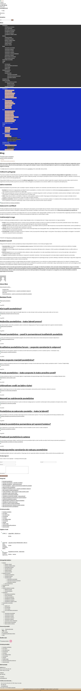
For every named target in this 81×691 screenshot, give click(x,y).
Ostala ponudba (6, 80)
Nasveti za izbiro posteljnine (6, 158)
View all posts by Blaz (5, 287)
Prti (3, 62)
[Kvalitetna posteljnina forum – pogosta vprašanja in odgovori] (7, 339)
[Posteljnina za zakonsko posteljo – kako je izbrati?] (8, 403)
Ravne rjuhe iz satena (10, 58)
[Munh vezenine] (2, 0)
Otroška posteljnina (9, 33)
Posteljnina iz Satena (9, 27)
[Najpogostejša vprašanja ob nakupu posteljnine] (11, 442)
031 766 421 (2, 674)
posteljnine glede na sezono (26, 246)
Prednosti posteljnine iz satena (15, 437)
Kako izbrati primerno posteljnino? (10, 506)
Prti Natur (4, 518)
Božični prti (7, 68)
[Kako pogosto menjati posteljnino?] (8, 352)
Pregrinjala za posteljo (7, 59)
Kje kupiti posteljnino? (11, 308)
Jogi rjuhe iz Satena (9, 49)
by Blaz (2, 159)
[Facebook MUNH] (4, 641)
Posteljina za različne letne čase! (9, 502)
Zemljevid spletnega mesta (8, 633)
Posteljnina (4, 25)
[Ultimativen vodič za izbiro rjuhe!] (7, 377)
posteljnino (30, 169)
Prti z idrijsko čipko (6, 519)
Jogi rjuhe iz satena (11, 77)
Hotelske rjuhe (8, 73)
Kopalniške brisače (9, 39)
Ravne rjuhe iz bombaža (10, 56)
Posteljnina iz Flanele (9, 31)
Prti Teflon (4, 513)
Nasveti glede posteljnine (9, 161)
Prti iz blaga (7, 67)
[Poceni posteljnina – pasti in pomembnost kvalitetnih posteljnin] (6, 326)
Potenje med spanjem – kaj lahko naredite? (12, 482)
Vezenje (4, 522)
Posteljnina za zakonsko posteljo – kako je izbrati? (24, 411)
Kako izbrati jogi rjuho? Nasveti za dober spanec (13, 505)
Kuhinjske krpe (5, 79)
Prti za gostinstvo (9, 583)
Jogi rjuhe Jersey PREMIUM (11, 620)
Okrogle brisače (8, 42)
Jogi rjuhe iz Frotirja (9, 50)
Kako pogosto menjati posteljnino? (17, 360)
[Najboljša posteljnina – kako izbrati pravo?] (9, 313)
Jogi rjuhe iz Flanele (9, 55)
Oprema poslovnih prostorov (9, 525)
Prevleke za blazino (9, 86)
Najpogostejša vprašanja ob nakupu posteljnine (23, 449)
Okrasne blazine (11, 85)
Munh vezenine (11, 687)
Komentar (2, 473)
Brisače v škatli (8, 45)
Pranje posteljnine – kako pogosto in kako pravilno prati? (28, 372)
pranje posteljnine (6, 224)
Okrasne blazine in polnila (11, 82)
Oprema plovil (5, 526)
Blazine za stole (10, 83)
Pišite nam (2, 6)
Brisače (4, 36)
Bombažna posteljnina (10, 30)
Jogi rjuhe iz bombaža (10, 47)
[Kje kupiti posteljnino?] (5, 301)
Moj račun (2, 13)
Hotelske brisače (9, 576)
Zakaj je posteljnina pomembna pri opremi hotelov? (25, 424)
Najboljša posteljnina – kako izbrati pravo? (21, 321)
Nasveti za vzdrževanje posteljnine (15, 238)
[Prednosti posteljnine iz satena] (7, 429)
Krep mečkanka (8, 28)
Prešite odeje (5, 524)
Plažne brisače (8, 43)
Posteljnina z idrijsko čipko (11, 34)
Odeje (3, 61)
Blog (3, 10)
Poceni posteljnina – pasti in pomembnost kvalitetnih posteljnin (31, 334)
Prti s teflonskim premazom (11, 65)
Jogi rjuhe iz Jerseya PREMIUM (12, 53)
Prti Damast (5, 521)
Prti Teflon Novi (5, 515)
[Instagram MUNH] (10, 641)
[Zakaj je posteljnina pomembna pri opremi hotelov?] (12, 416)
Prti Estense (7, 64)
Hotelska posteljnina (9, 574)
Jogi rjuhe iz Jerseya (9, 52)
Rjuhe (3, 46)
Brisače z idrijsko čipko (10, 40)
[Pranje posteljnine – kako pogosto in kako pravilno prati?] (4, 365)
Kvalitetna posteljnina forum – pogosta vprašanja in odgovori (30, 347)
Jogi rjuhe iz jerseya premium (14, 76)
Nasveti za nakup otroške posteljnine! (11, 503)
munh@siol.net (4, 8)
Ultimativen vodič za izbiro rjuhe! (16, 385)
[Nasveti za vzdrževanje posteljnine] (8, 390)
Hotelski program (6, 70)
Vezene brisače (8, 37)
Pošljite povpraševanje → (6, 680)
